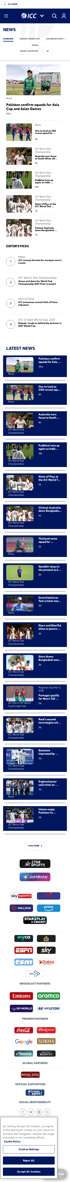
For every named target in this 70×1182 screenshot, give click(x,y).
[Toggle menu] (6, 16)
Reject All (29, 1160)
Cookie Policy (12, 1141)
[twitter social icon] (47, 1112)
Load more (33, 846)
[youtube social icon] (31, 1112)
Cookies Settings (29, 1149)
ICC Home (13, 4)
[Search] (54, 16)
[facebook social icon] (22, 1112)
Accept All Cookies (28, 1171)
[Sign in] (64, 16)
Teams (35, 45)
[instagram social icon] (39, 1112)
